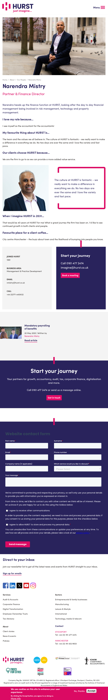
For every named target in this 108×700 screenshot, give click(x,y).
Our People (21, 79)
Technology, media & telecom (68, 618)
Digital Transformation (13, 609)
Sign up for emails (12, 573)
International (61, 613)
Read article (30, 340)
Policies (6, 640)
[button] (99, 7)
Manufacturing (62, 604)
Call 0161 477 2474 (72, 263)
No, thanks (79, 691)
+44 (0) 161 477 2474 (67, 634)
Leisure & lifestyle (63, 609)
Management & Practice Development (24, 271)
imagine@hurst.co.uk (74, 267)
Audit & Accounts (10, 599)
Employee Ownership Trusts (15, 613)
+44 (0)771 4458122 (15, 294)
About (12, 79)
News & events (9, 636)
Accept (91, 691)
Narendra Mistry (31, 336)
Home (5, 79)
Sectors (58, 594)
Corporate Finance (11, 604)
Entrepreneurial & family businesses (71, 599)
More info (16, 698)
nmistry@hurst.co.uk (16, 282)
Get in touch (54, 397)
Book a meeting (70, 275)
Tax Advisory (8, 618)
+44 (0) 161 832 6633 (68, 643)
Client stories (8, 631)
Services (7, 594)
